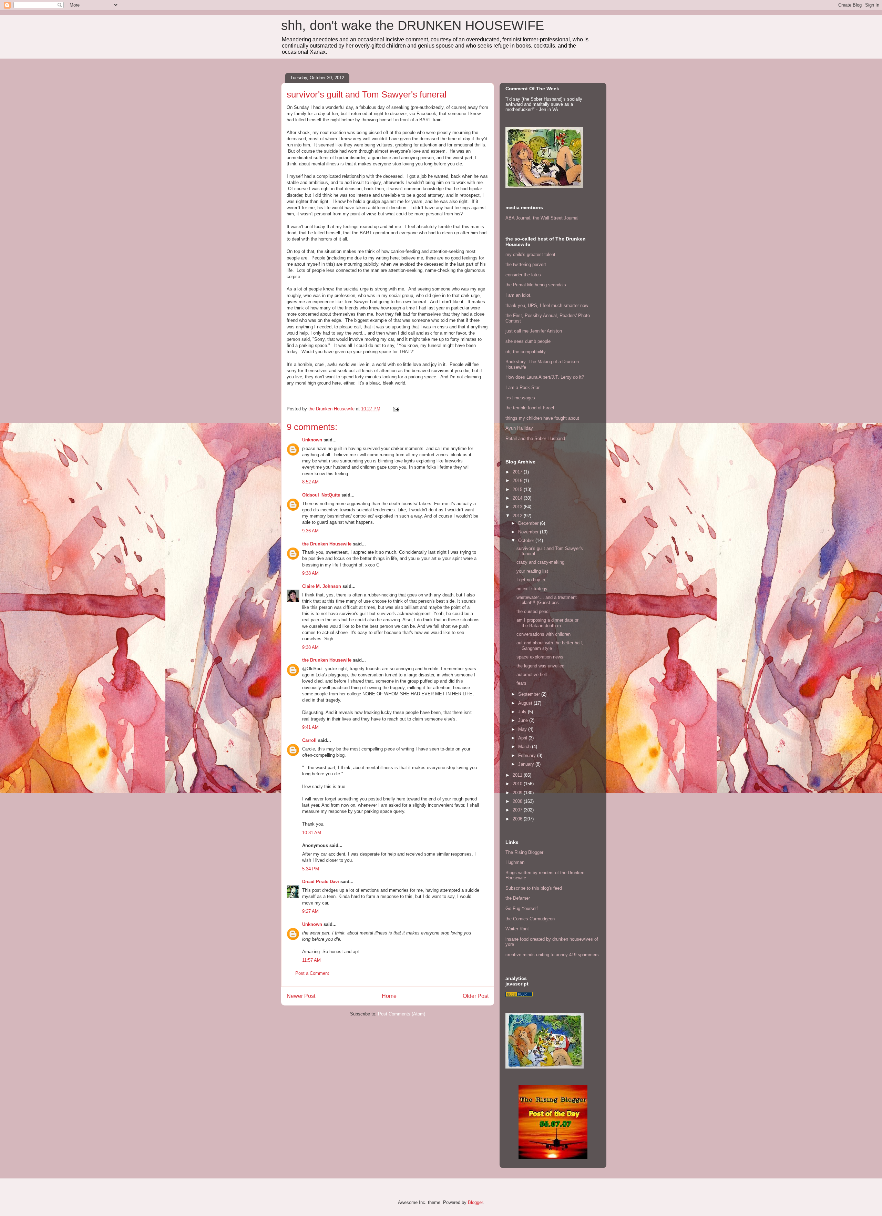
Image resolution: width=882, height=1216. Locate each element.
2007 (518, 810)
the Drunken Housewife (326, 543)
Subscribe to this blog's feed (533, 888)
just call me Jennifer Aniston (533, 331)
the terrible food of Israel (529, 407)
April (523, 737)
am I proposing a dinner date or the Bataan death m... (547, 622)
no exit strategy (531, 588)
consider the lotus (523, 274)
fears (521, 683)
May (523, 729)
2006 (518, 818)
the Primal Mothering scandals (535, 284)
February (527, 755)
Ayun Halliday (519, 428)
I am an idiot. (518, 295)
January (526, 764)
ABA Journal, (518, 218)
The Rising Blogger (524, 852)
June (523, 720)
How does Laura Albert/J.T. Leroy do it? (544, 377)
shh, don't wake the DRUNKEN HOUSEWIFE (412, 25)
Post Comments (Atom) (401, 1013)
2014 (518, 498)
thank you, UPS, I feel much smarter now (546, 305)
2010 (518, 783)
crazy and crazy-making (540, 562)
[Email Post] (396, 408)
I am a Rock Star (522, 387)
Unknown (312, 439)
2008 (518, 801)
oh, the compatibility (525, 351)
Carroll (309, 740)
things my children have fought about (542, 418)
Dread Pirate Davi (320, 881)
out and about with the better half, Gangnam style (549, 645)
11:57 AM (311, 960)
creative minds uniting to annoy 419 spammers (552, 954)
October (526, 540)
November (529, 531)
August (526, 703)
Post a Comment (312, 973)
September (529, 694)
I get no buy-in (530, 579)
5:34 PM (310, 868)
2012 (518, 515)
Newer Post (301, 996)
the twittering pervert (525, 264)
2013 (518, 506)
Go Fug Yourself (521, 908)
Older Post (476, 996)
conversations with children (543, 634)
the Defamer (517, 898)
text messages (520, 397)
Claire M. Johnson (321, 586)
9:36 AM (310, 530)
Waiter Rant (517, 928)
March (525, 746)
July (523, 711)
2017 (518, 471)
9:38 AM (310, 573)
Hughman (514, 862)
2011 (518, 775)
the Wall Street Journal (555, 218)
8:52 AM (310, 481)
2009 (518, 792)
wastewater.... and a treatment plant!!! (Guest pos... (546, 600)
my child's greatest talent (530, 254)
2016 (518, 480)
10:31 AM (311, 832)
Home (389, 996)
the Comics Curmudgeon (530, 918)
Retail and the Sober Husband (535, 438)
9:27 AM (310, 911)
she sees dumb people (528, 341)
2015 (518, 489)
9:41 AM (310, 727)
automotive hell (531, 674)
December (529, 523)
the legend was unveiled (540, 665)
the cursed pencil (533, 611)
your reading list (532, 571)
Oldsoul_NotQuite (321, 495)
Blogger (475, 1202)
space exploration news (539, 657)
